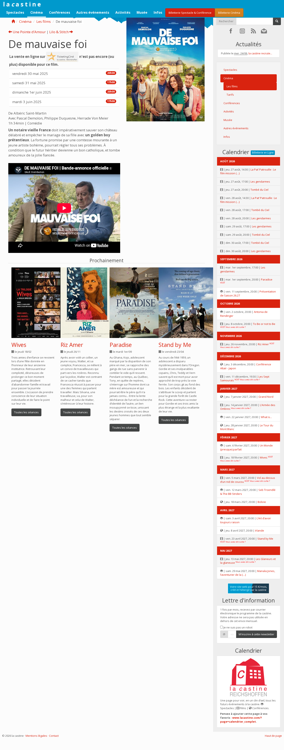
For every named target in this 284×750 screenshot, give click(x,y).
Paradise (121, 345)
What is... (266, 417)
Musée (142, 12)
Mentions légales (36, 736)
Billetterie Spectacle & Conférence (190, 13)
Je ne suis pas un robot (237, 627)
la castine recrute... (260, 53)
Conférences (59, 12)
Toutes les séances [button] (26, 412)
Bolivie (262, 502)
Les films (43, 21)
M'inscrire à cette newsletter (256, 634)
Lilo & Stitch (59, 31)
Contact (54, 736)
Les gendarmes (260, 181)
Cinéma (36, 12)
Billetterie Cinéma (229, 13)
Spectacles (15, 12)
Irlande (259, 530)
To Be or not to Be (264, 324)
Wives (18, 345)
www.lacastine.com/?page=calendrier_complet (241, 719)
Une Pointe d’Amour (29, 31)
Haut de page (273, 736)
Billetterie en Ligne (263, 152)
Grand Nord (265, 397)
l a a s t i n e (22, 4)
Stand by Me (175, 345)
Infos (158, 12)
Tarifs (230, 94)
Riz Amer (72, 345)
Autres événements (92, 12)
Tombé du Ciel (259, 189)
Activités (122, 12)
